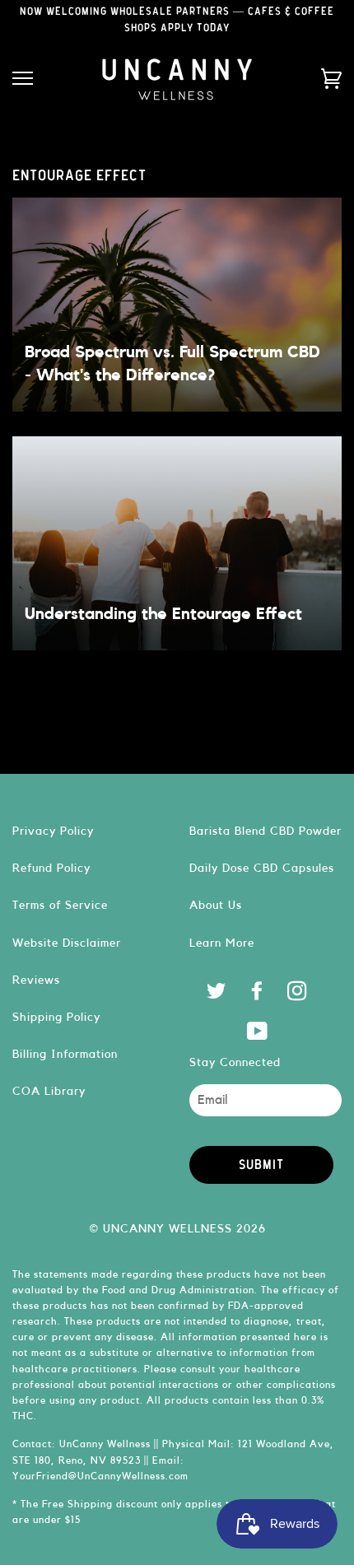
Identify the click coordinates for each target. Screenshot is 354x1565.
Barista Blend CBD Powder (265, 831)
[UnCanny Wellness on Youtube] (257, 1035)
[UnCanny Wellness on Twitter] (217, 995)
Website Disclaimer (66, 943)
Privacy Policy (53, 831)
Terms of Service (60, 905)
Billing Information (65, 1054)
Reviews (36, 980)
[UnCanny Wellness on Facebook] (257, 995)
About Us (215, 905)
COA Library (49, 1091)
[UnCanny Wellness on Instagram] (297, 995)
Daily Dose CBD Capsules (261, 868)
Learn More (221, 943)
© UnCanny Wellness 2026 (177, 1229)
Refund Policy (51, 868)
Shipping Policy (56, 1017)
